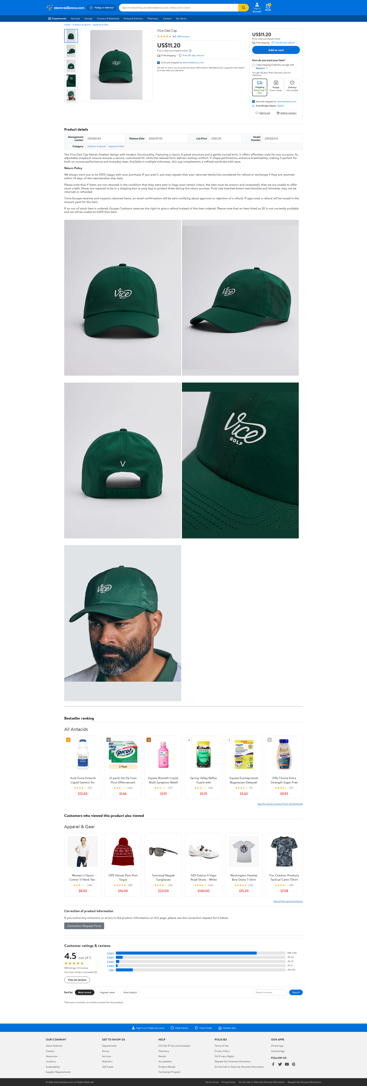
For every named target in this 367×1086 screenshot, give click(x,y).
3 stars (110, 961)
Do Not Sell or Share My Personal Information (239, 1066)
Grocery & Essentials (108, 18)
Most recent (84, 992)
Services (75, 18)
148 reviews (183, 36)
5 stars (110, 953)
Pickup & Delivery (133, 18)
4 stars (110, 957)
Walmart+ (107, 1061)
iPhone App (277, 1045)
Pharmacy (153, 18)
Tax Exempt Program (169, 1072)
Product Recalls (166, 1066)
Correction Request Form (84, 926)
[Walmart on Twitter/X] (280, 1064)
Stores (105, 1051)
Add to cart (276, 50)
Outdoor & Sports (81, 24)
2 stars (110, 965)
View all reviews (77, 980)
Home (67, 24)
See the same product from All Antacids (280, 804)
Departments (59, 18)
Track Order (205, 1028)
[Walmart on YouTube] (287, 1064)
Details (280, 105)
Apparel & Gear (101, 24)
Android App (278, 1051)
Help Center (181, 1028)
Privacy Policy (222, 1051)
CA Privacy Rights (224, 1056)
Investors (51, 1061)
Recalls (162, 1056)
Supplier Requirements (58, 1072)
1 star (111, 969)
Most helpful (130, 992)
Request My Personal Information (233, 1061)
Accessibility (165, 1061)
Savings (88, 18)
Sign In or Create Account (150, 1028)
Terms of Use (222, 1045)
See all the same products (288, 901)
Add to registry (288, 113)
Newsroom (52, 1056)
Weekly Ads (229, 1028)
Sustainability (53, 1066)
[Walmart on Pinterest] (294, 1064)
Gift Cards (107, 1066)
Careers (167, 18)
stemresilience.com (193, 62)
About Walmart (54, 1045)
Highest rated (107, 992)
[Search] (243, 7)
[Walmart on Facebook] (273, 1064)
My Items (181, 18)
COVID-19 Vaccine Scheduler (174, 1045)
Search (296, 992)
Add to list (264, 113)
